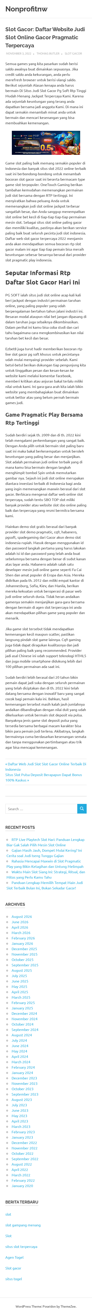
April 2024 (20, 1056)
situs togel (13, 1278)
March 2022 (21, 1175)
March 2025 (21, 997)
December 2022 (24, 1142)
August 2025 (22, 970)
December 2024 (24, 1013)
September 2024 (25, 1029)
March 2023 (21, 1126)
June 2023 (20, 1110)
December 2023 (24, 1078)
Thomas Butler (48, 53)
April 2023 (20, 1121)
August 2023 (22, 1099)
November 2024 (25, 1018)
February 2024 (23, 1067)
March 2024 (21, 1061)
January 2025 (22, 1008)
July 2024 (19, 1040)
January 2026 (22, 943)
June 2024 (20, 1045)
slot (8, 1214)
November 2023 (25, 1083)
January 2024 (22, 1072)
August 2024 (22, 1035)
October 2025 (22, 959)
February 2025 (23, 1002)
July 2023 (19, 1105)
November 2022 (25, 1148)
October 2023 (22, 1088)
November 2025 (25, 954)
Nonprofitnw (26, 9)
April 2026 (20, 927)
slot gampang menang (23, 1225)
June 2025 (20, 981)
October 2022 (22, 1153)
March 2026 (21, 932)
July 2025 (19, 975)
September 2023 (25, 1094)
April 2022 (20, 1169)
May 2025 (19, 986)
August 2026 (22, 916)
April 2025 (20, 991)
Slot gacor (13, 1268)
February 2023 (23, 1131)
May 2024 (19, 1051)
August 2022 (22, 1164)
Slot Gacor (73, 53)
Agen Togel (14, 1257)
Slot (8, 1235)
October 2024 (22, 1024)
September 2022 (25, 1158)
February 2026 (23, 938)
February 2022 (23, 1180)
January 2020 (22, 1185)
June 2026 (20, 921)
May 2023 (19, 1115)
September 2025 (25, 965)
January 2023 (22, 1137)
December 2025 (24, 948)
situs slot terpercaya (21, 1246)
